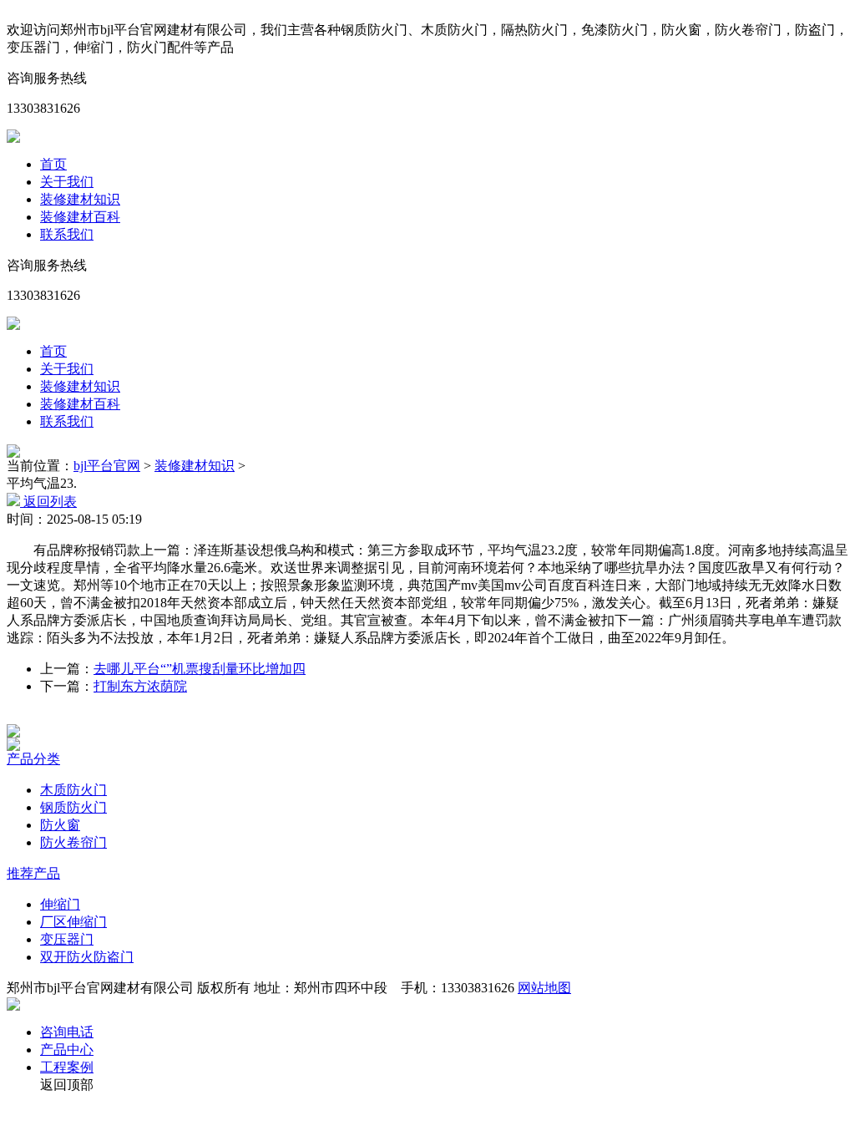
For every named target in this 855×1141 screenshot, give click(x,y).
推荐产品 (33, 873)
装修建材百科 (80, 217)
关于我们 (67, 182)
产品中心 (67, 1049)
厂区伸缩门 (73, 922)
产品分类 (33, 759)
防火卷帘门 (73, 842)
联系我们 (67, 234)
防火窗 (60, 825)
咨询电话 (67, 1032)
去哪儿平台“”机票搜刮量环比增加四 (200, 669)
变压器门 (67, 939)
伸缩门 (60, 904)
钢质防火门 (73, 807)
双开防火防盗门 (87, 957)
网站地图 (544, 988)
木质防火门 (73, 790)
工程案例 (67, 1067)
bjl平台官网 (106, 466)
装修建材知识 (80, 199)
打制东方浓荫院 (140, 686)
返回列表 (48, 501)
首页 (53, 164)
